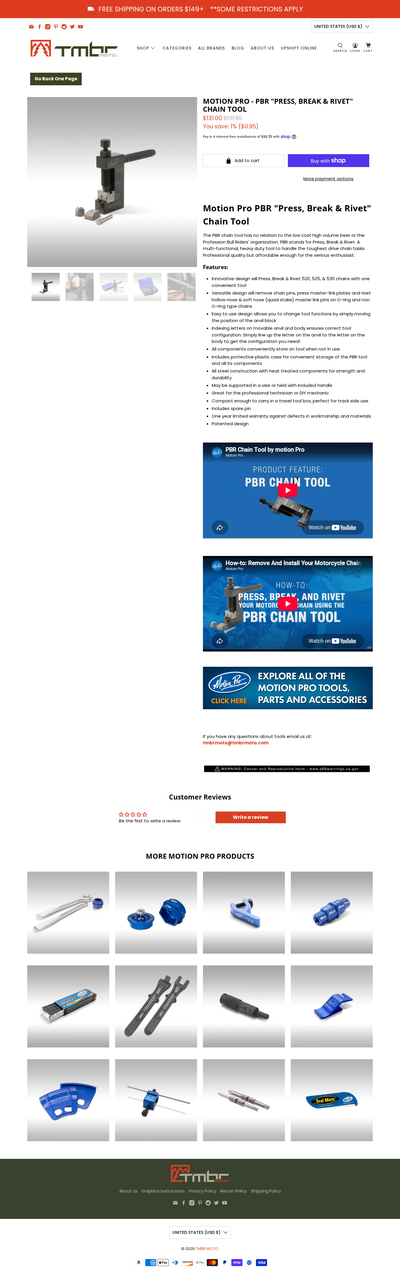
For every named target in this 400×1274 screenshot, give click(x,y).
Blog (238, 48)
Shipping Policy (266, 1191)
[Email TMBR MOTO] (31, 26)
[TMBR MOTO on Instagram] (47, 26)
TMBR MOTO (207, 1248)
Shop (143, 48)
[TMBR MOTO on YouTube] (80, 26)
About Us (262, 48)
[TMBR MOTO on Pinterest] (56, 26)
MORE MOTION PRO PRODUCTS (200, 856)
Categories (177, 48)
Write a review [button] (250, 817)
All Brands (211, 48)
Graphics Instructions (163, 1191)
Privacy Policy (202, 1191)
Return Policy (233, 1191)
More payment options (328, 179)
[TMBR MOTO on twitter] (72, 26)
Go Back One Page (56, 79)
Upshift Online (299, 48)
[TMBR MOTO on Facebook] (39, 26)
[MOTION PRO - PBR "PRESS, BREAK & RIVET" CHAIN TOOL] (112, 182)
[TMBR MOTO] (74, 48)
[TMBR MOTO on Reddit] (64, 26)
